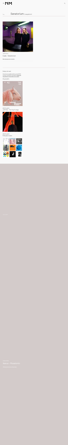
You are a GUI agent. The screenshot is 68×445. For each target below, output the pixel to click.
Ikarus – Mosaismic (11, 363)
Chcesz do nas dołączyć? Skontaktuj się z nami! (12, 76)
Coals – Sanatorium (9, 56)
